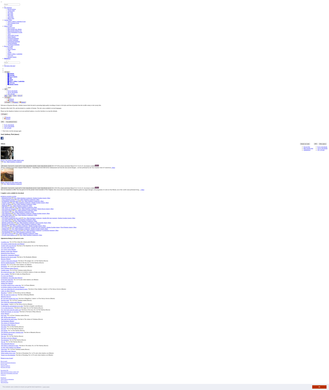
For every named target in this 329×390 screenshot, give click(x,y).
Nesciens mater (5, 300)
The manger (4, 330)
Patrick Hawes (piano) (44, 209)
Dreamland (4, 266)
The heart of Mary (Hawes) (8, 325)
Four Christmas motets (8, 199)
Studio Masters (12, 37)
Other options (322, 144)
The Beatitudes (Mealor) (7, 321)
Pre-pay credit (4, 364)
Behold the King (6, 198)
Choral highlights (12, 43)
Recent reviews (12, 9)
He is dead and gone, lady (8, 272)
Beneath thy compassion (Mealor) (10, 255)
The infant (4, 326)
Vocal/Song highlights (13, 44)
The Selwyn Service (7, 233)
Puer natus (4, 315)
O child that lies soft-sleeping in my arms (12, 306)
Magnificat (4, 293)
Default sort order (305, 144)
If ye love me (5, 227)
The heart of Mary (7, 210)
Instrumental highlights (14, 41)
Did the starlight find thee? (8, 262)
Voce (4, 162)
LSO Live (10, 55)
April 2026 (10, 17)
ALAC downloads (13, 92)
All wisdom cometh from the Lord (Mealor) (13, 244)
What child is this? (7, 215)
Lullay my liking (6, 204)
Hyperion (10, 47)
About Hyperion (4, 382)
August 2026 (11, 10)
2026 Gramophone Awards (15, 32)
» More (113, 167)
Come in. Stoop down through (9, 261)
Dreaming (3, 264)
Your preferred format (11, 121)
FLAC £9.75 (11, 166)
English (8, 102)
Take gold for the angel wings (9, 319)
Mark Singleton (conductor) (14, 162)
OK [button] (319, 387)
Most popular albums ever (15, 31)
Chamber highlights (13, 40)
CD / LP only (11, 94)
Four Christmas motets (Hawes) (9, 268)
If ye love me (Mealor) (7, 276)
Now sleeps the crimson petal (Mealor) (11, 302)
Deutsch (11, 100)
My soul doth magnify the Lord (9, 298)
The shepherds (5, 340)
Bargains (10, 24)
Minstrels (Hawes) (6, 296)
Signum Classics (12, 57)
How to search (4, 361)
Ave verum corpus (7, 221)
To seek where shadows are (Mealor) (11, 347)
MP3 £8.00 (4, 166)
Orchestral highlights (13, 38)
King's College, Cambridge (15, 54)
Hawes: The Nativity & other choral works (12, 160)
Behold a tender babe (8, 222)
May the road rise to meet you (9, 294)
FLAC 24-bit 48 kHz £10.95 (29, 166)
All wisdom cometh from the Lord (11, 218)
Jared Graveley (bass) (41, 222)
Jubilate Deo (5, 229)
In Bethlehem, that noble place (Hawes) (11, 277)
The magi (3, 328)
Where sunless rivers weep (8, 353)
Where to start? (8, 26)
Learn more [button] (45, 387)
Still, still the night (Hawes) (8, 317)
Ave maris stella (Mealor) (8, 247)
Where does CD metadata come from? (9, 373)
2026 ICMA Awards (13, 35)
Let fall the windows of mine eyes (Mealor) (12, 287)
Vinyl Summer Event (13, 23)
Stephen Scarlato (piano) (35, 226)
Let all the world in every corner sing (11, 285)
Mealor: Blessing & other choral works (11, 182)
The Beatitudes (6, 232)
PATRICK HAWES (8, 196)
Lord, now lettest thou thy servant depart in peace (14, 289)
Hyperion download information (8, 362)
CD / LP (20, 95)
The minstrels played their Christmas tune (12, 332)
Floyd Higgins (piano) (66, 227)
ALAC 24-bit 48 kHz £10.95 (44, 166)
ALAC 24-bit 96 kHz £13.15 (44, 188)
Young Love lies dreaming (8, 355)
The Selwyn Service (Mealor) (9, 338)
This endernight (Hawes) (7, 343)
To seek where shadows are (9, 235)
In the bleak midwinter (7, 279)
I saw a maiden (5, 274)
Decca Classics (12, 49)
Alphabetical (306, 150)
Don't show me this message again (11, 131)
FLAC (10, 95)
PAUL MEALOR (8, 216)
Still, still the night (7, 207)
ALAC (14, 95)
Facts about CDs (4, 370)
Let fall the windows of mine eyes (11, 230)
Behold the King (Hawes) (8, 253)
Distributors (3, 377)
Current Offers (8, 20)
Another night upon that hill (8, 245)
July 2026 (10, 12)
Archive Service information (7, 379)
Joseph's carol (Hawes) (7, 281)
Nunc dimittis (4, 304)
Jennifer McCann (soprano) (49, 218)
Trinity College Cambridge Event (17, 21)
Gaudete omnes (5, 270)
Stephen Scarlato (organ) (39, 198)
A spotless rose (5, 242)
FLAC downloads (12, 91)
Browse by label (8, 46)
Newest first (306, 147)
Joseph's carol (6, 202)
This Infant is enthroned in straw (9, 345)
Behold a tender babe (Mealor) (9, 251)
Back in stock (11, 27)
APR (9, 51)
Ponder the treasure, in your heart (10, 311)
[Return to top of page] (7, 358)
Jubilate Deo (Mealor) (7, 283)
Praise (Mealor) (5, 313)
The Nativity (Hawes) (7, 334)
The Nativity (5, 212)
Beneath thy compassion (8, 224)
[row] (164, 157)
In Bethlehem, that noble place (10, 201)
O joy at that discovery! (7, 308)
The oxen (3, 336)
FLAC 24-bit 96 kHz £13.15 (29, 188)
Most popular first (308, 148)
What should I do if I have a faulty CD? (10, 371)
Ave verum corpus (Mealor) (8, 249)
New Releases (8, 7)
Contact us (3, 375)
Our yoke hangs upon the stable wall (11, 310)
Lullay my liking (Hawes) (8, 291)
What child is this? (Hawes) (8, 351)
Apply (9, 87)
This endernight (6, 213)
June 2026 (10, 14)
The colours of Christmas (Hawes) (10, 323)
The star (3, 342)
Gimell (9, 52)
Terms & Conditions (5, 365)
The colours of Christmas (9, 209)
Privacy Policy (4, 381)
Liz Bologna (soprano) (48, 230)
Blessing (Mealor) (6, 259)
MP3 (6, 89)
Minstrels (4, 205)
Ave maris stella (6, 219)
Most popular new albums (15, 29)
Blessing (4, 226)
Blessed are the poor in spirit (8, 257)
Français (11, 99)
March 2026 (11, 18)
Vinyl (9, 34)
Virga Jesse (4, 349)
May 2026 (10, 15)
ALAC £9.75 (18, 166)
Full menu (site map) (9, 66)
